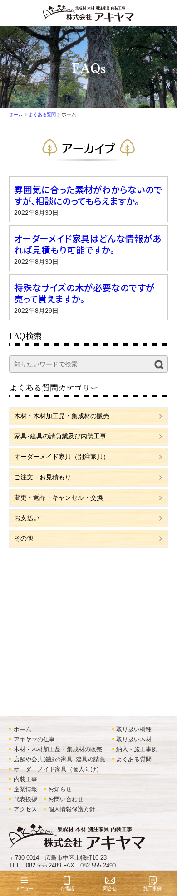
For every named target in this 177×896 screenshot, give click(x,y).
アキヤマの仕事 (34, 739)
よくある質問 (134, 759)
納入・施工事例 (136, 749)
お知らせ (60, 789)
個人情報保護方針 (71, 809)
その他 (23, 538)
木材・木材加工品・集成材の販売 (61, 415)
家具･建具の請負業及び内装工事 (60, 436)
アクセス (25, 809)
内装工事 (25, 779)
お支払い (26, 517)
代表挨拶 (25, 799)
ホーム (22, 729)
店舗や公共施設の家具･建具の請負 (59, 759)
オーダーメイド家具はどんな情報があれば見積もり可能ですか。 (87, 244)
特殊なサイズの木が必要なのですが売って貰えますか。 (84, 293)
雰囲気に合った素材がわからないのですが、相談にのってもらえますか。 (88, 195)
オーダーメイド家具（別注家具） (61, 456)
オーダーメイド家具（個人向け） (58, 769)
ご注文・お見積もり (42, 477)
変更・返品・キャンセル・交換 (58, 497)
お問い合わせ (66, 799)
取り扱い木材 (134, 739)
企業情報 (25, 789)
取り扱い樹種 (134, 729)
